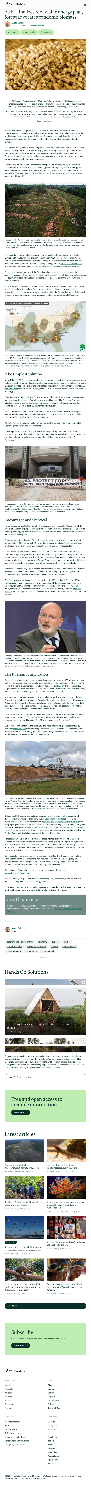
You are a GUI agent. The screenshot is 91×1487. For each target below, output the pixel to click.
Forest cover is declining (71, 263)
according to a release (56, 819)
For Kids (8, 1425)
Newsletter (19, 1345)
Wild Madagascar (12, 1422)
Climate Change (69, 947)
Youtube (51, 1429)
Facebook (52, 1437)
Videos (8, 1385)
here (49, 366)
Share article (29, 32)
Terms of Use (54, 1408)
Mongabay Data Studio (15, 1445)
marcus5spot (10, 873)
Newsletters (53, 1400)
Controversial (48, 951)
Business (55, 942)
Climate (54, 947)
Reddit (51, 1445)
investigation (40, 809)
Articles (8, 1393)
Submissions (53, 1404)
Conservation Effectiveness (17, 1441)
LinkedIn (51, 1422)
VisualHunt (25, 873)
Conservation (31, 951)
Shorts (8, 1400)
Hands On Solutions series (19, 1077)
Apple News (53, 1460)
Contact (51, 1389)
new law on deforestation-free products (61, 822)
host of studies (11, 389)
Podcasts (9, 1389)
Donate (51, 1393)
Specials (8, 1397)
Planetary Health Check (15, 1437)
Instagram (52, 1425)
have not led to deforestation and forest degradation (50, 827)
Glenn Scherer (18, 928)
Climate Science (14, 951)
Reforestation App (13, 1433)
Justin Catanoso (19, 23)
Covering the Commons (36, 25)
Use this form (22, 887)
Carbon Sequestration (36, 947)
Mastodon (52, 1452)
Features (9, 1404)
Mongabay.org (11, 1429)
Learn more (19, 1112)
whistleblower (19, 729)
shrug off (60, 686)
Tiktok (51, 1441)
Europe (24, 25)
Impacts (51, 1397)
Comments (12, 32)
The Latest (9, 1408)
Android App (53, 1456)
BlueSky (51, 1448)
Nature (8, 150)
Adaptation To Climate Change (20, 942)
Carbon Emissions (14, 947)
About (50, 1385)
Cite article (46, 32)
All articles (12, 1306)
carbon (67, 942)
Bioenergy (42, 942)
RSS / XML (53, 1464)
